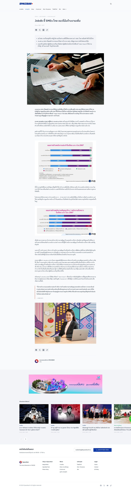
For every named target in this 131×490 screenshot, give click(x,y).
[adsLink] (65, 384)
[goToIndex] (26, 4)
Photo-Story (45, 469)
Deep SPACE (45, 464)
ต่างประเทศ (62, 469)
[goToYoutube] (107, 485)
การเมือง (62, 464)
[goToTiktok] (111, 485)
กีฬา (78, 469)
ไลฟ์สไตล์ (79, 464)
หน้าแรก (36, 16)
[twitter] (40, 30)
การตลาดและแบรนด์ (51, 16)
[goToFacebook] (101, 485)
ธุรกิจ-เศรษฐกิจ (42, 16)
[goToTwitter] (104, 485)
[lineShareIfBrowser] (43, 30)
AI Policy (96, 469)
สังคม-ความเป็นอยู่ (64, 467)
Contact (96, 467)
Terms (95, 464)
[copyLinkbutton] (47, 30)
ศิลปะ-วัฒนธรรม (81, 467)
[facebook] (36, 30)
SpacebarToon (46, 467)
